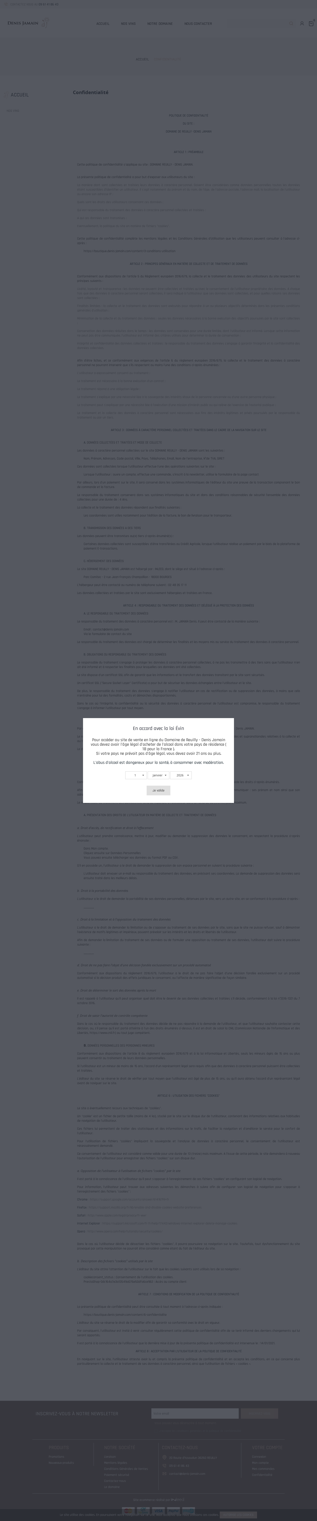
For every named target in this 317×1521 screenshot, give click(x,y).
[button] (136, 775)
